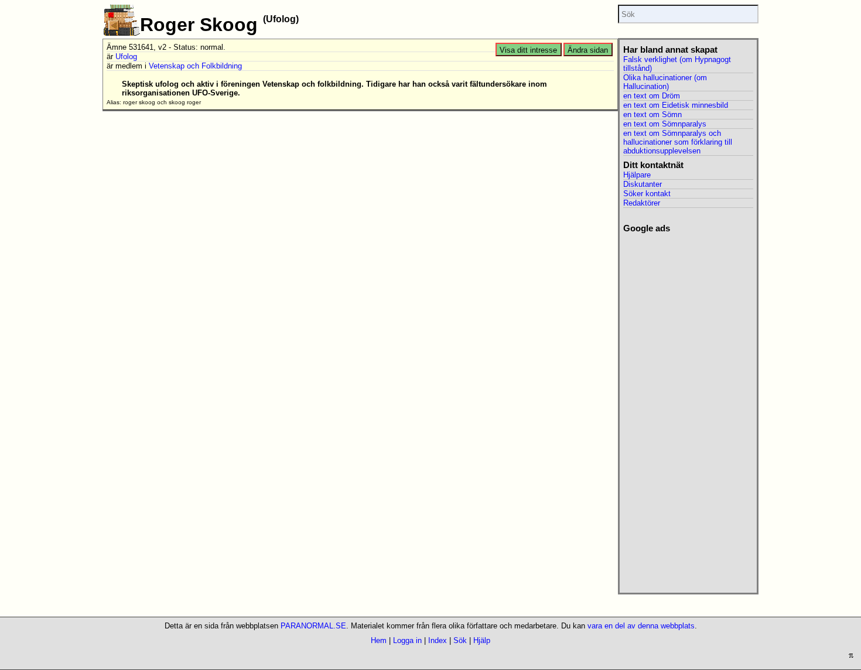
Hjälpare (637, 174)
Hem (379, 640)
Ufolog (126, 56)
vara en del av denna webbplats (641, 625)
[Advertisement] (688, 409)
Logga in (407, 640)
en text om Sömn (652, 114)
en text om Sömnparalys (664, 123)
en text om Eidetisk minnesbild (675, 105)
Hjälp (481, 640)
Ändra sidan (588, 50)
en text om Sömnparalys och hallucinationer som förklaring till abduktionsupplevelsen (677, 142)
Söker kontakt (647, 193)
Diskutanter (642, 184)
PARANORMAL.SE (313, 625)
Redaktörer (641, 203)
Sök (460, 640)
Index (437, 640)
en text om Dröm (651, 95)
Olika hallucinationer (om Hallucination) (665, 82)
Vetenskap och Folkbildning (195, 65)
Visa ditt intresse (528, 50)
